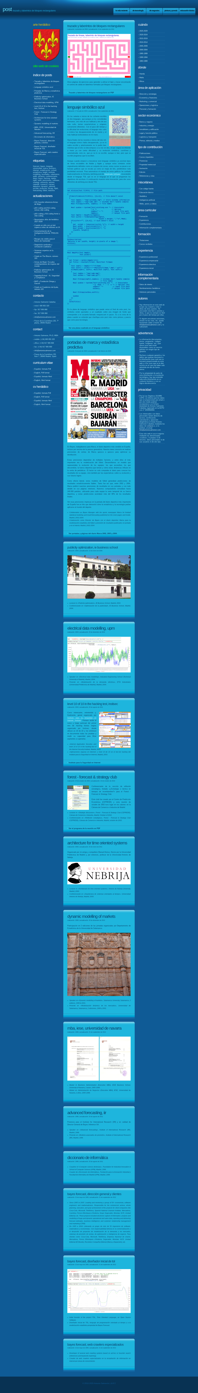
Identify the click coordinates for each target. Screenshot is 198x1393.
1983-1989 (143, 61)
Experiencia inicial (146, 268)
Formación (143, 216)
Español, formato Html (43, 376)
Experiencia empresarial (148, 261)
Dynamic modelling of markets (46, 124)
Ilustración (143, 168)
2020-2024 (143, 35)
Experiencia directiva (147, 264)
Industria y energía (146, 126)
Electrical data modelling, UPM (46, 102)
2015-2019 (143, 38)
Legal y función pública (148, 133)
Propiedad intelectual (147, 165)
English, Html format (42, 380)
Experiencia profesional (148, 257)
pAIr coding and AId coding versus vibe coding (44, 209)
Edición (142, 172)
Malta (141, 78)
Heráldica (143, 196)
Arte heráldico (41, 24)
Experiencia (144, 220)
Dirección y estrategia (147, 94)
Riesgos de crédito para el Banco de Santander (44, 240)
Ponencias (143, 161)
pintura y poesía (170, 10)
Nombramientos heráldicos (149, 288)
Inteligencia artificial (147, 200)
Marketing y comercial (148, 101)
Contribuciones (145, 224)
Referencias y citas (146, 176)
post (7, 9)
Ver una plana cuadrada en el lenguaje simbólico (89, 328)
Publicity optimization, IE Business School (44, 98)
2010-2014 (143, 42)
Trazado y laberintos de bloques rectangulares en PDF (91, 93)
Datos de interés (145, 284)
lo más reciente (122, 10)
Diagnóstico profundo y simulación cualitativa (43, 246)
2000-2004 (143, 50)
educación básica (187, 10)
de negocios (154, 10)
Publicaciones (144, 153)
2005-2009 (143, 46)
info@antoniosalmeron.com (45, 317)
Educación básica (146, 192)
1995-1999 (143, 53)
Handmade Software (112, 174)
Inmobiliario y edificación (149, 129)
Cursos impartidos (146, 157)
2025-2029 (143, 31)
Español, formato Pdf (42, 369)
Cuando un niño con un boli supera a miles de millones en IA (47, 226)
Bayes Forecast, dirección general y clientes (44, 142)
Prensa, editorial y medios (149, 141)
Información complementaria (150, 228)
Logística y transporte (147, 137)
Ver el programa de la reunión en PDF (84, 828)
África (141, 81)
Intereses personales (147, 292)
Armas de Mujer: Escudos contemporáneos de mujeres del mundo (46, 264)
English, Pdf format (41, 373)
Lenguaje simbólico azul (43, 87)
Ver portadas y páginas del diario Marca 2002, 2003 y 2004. (93, 533)
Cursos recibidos (145, 244)
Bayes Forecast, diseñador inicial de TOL (44, 147)
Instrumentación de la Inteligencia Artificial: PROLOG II (46, 233)
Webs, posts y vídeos (148, 204)
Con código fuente (146, 189)
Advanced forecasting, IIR (44, 133)
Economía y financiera (148, 98)
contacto (150, 426)
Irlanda (142, 74)
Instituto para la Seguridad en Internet (84, 763)
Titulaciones (144, 240)
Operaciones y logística (148, 105)
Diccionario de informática (44, 137)
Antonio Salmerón (101, 1383)
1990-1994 (143, 57)
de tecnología (138, 10)
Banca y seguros (146, 122)
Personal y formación (147, 109)
